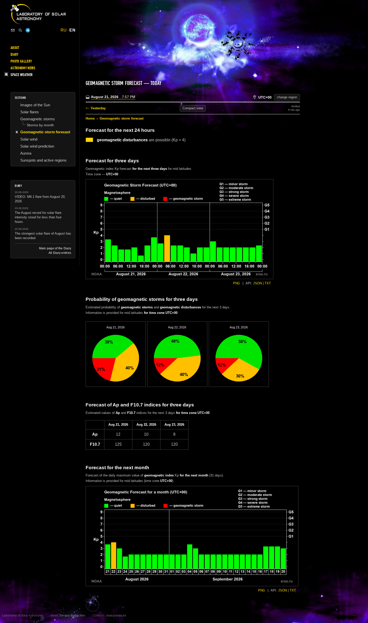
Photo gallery (21, 61)
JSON (257, 283)
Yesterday (98, 108)
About (15, 47)
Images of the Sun (35, 105)
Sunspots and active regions (43, 160)
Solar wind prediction (37, 146)
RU (64, 30)
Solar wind (28, 139)
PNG (236, 283)
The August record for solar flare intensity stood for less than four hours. (38, 217)
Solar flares (29, 112)
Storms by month (40, 125)
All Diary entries (60, 253)
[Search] (20, 30)
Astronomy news (23, 68)
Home (90, 118)
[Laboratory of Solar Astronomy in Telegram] (28, 30)
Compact (192, 108)
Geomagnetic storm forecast (121, 118)
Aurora (25, 153)
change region (287, 97)
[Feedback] (13, 30)
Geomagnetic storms (37, 119)
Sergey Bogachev (72, 615)
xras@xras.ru (116, 615)
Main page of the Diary (55, 248)
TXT (268, 283)
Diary (15, 54)
